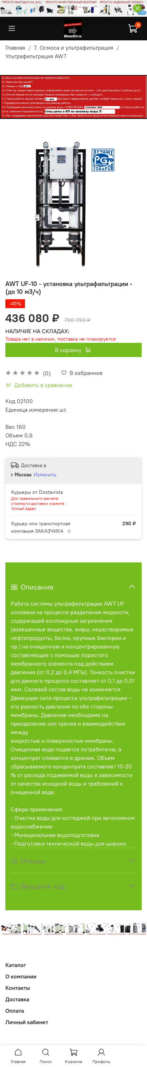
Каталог (15, 964)
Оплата (14, 1010)
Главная (15, 47)
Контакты (17, 987)
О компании (20, 976)
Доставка (17, 999)
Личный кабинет (26, 1022)
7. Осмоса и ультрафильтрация (73, 47)
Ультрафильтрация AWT (36, 56)
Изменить (45, 474)
